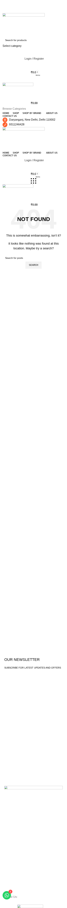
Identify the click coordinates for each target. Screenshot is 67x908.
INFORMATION (12, 750)
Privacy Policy (11, 773)
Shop (7, 691)
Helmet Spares (12, 735)
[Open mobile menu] (33, 79)
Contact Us (10, 702)
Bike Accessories (13, 729)
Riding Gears (11, 723)
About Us (9, 697)
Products (11, 712)
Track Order (10, 756)
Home (7, 685)
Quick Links (12, 679)
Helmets (8, 717)
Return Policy (11, 762)
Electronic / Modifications (17, 741)
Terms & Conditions (14, 768)
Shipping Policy (12, 779)
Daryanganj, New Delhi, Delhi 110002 (32, 119)
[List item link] (33, 868)
